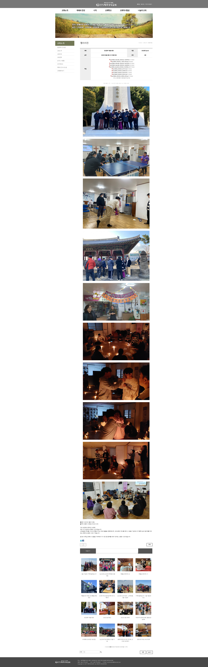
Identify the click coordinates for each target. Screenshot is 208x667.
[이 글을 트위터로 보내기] (81, 541)
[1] (106, 646)
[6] (113, 646)
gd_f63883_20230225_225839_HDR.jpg (120, 76)
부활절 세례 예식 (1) (143, 574)
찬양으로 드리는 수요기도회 (143, 639)
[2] (107, 646)
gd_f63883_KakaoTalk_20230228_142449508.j (119, 59)
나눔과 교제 (142, 11)
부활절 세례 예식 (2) (125, 574)
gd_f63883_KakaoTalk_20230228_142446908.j (119, 65)
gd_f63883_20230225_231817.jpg (120, 68)
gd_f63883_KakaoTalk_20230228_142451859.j (119, 63)
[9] (118, 646)
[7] (115, 646)
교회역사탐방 (125, 11)
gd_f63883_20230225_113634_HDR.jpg (120, 61)
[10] (120, 646)
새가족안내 (60, 64)
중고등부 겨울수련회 (89, 617)
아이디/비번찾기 (148, 4)
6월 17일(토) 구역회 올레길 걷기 (89, 574)
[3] (109, 646)
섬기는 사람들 (60, 60)
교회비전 (59, 54)
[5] (112, 646)
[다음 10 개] (124, 646)
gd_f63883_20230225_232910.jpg (120, 72)
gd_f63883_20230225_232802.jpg (120, 70)
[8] (117, 646)
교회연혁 (59, 57)
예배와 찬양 (81, 11)
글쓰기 (149, 652)
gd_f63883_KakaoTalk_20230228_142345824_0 (119, 67)
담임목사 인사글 (61, 47)
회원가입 (142, 4)
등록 (145, 551)
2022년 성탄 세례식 (125, 617)
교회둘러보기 (60, 70)
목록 (149, 544)
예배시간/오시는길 (62, 67)
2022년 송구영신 (107, 617)
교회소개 (65, 11)
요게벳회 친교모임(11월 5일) (89, 639)
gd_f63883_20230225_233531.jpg (120, 74)
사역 (95, 11)
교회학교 (108, 11)
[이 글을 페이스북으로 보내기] (83, 541)
